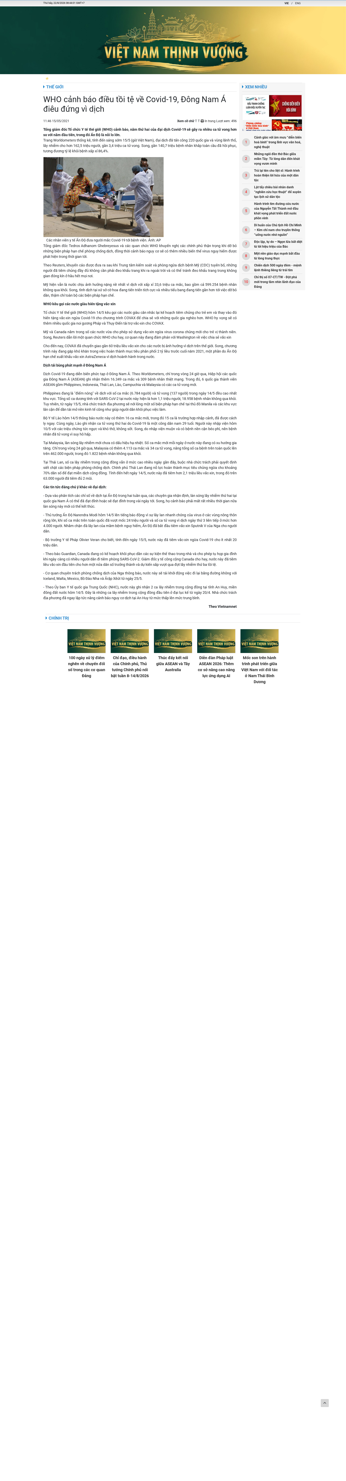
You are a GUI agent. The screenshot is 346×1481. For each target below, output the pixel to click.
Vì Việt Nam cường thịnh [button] (169, 78)
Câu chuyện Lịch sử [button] (136, 78)
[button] (47, 78)
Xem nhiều (256, 87)
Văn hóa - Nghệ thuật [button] (295, 78)
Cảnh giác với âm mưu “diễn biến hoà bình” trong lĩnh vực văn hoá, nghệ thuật (278, 142)
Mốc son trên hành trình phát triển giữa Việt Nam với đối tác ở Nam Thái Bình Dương (259, 669)
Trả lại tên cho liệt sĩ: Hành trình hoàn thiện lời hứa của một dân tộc (277, 175)
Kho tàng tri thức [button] (227, 78)
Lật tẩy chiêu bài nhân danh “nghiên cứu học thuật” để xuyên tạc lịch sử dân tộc (277, 192)
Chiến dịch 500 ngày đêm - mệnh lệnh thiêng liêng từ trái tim (278, 267)
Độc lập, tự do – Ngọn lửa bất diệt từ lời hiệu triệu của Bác (278, 244)
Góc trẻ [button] (248, 78)
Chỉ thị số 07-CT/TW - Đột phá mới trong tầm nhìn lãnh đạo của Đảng (277, 282)
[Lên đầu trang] (325, 1403)
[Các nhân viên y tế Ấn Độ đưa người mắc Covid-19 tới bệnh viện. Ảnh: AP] (103, 196)
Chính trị (59, 618)
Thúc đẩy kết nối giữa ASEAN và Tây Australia (173, 663)
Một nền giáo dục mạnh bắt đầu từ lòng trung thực (277, 256)
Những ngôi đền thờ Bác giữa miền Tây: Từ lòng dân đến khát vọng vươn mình (277, 158)
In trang (209, 121)
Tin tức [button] (115, 78)
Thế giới (54, 87)
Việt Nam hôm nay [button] (95, 78)
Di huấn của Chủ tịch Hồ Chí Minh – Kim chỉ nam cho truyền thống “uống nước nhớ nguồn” (278, 230)
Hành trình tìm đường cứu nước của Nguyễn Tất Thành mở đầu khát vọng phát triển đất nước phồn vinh (276, 211)
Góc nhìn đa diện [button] (200, 78)
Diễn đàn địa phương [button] (65, 78)
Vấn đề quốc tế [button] (267, 78)
